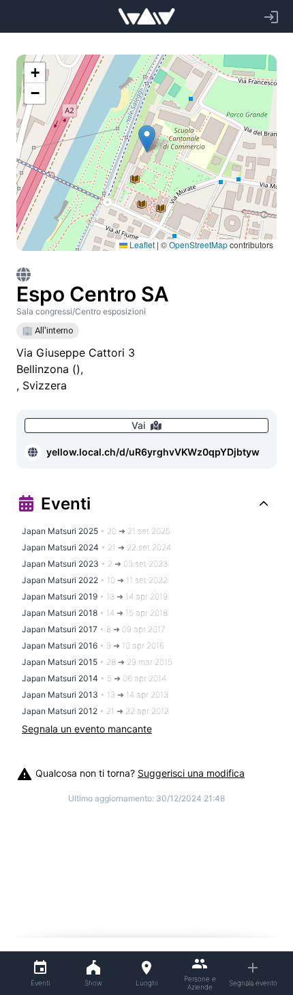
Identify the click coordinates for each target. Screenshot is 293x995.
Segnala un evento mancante (87, 728)
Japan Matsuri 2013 (95, 694)
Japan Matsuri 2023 (95, 564)
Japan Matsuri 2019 (95, 596)
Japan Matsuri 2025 (96, 531)
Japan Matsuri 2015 (97, 662)
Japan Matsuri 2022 (95, 580)
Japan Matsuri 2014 (94, 678)
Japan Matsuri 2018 (95, 613)
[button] (146, 139)
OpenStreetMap (198, 244)
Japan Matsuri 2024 (96, 547)
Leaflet (141, 244)
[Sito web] (33, 452)
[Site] (23, 274)
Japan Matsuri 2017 (94, 629)
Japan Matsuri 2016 (93, 645)
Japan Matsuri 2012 (95, 711)
